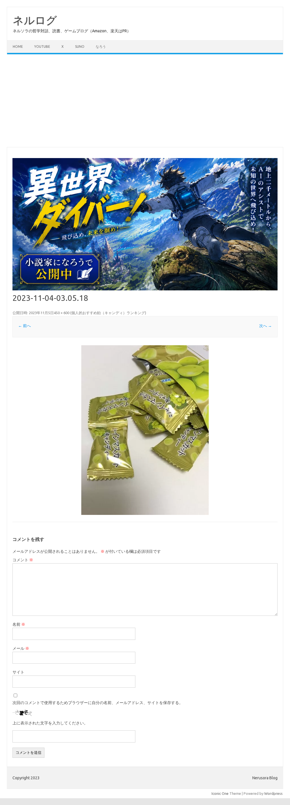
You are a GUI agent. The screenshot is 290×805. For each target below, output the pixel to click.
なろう (101, 46)
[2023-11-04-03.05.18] (144, 430)
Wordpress (273, 793)
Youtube (42, 46)
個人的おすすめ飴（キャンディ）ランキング (108, 313)
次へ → (265, 325)
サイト (18, 672)
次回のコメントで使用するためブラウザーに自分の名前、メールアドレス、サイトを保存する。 (97, 702)
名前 (18, 624)
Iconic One (220, 793)
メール (20, 648)
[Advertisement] (145, 100)
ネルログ (35, 20)
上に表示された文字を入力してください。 (50, 723)
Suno (79, 46)
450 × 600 (61, 313)
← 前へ (24, 325)
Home (18, 46)
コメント (22, 560)
